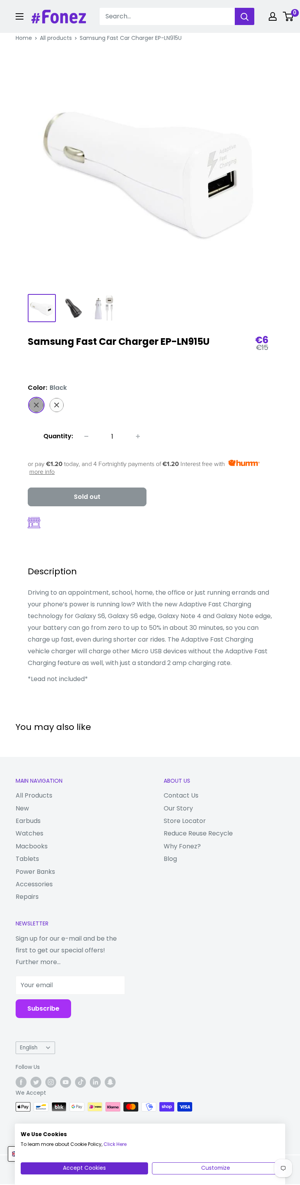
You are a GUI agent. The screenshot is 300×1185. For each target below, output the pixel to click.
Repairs (27, 896)
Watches (29, 833)
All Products (34, 795)
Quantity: (58, 436)
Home (24, 38)
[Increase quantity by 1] (138, 436)
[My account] (273, 16)
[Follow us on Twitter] (35, 1082)
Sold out (87, 496)
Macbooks (32, 846)
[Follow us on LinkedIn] (95, 1082)
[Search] (244, 16)
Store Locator (185, 820)
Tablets (27, 858)
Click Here (115, 1144)
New (22, 808)
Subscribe (43, 1008)
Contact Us (181, 795)
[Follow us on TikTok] (80, 1082)
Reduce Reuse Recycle (198, 833)
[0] (288, 16)
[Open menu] (19, 16)
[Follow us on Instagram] (50, 1082)
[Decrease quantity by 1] (86, 436)
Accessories (34, 884)
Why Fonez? (182, 846)
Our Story (178, 808)
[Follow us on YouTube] (65, 1082)
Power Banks (35, 871)
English (29, 1047)
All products (56, 38)
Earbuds (28, 820)
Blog (170, 858)
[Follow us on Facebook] (21, 1082)
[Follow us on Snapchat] (110, 1082)
